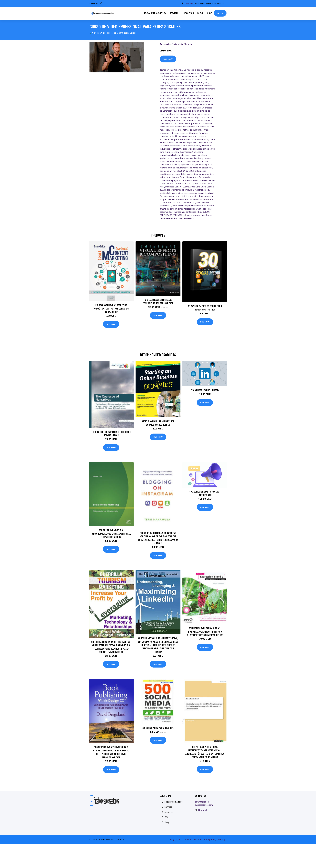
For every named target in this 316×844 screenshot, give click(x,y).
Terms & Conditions (192, 839)
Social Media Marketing (183, 44)
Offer (220, 13)
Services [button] (174, 13)
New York (189, 3)
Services (168, 806)
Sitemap (222, 839)
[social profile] (101, 3)
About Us (189, 13)
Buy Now (168, 59)
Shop (209, 13)
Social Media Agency (155, 13)
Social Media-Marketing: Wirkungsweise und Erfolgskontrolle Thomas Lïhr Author (111, 533)
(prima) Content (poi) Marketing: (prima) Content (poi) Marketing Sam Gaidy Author (111, 308)
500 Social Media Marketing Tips (158, 727)
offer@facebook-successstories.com (210, 3)
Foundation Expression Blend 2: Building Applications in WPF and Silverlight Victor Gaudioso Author (205, 632)
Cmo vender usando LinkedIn (205, 390)
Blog (200, 13)
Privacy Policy (210, 839)
